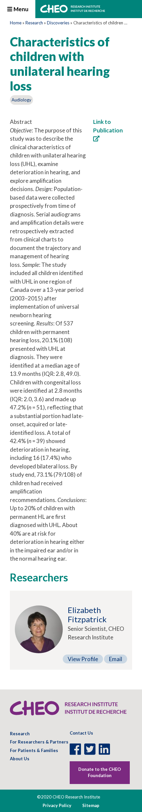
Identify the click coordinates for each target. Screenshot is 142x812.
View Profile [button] (83, 659)
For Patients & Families (34, 750)
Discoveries (58, 22)
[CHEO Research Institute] (72, 10)
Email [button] (115, 659)
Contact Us (81, 733)
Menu (20, 9)
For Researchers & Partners (39, 741)
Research (34, 22)
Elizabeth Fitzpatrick (87, 614)
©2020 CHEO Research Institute (68, 796)
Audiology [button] (21, 99)
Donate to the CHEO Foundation (99, 772)
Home (15, 22)
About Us (19, 758)
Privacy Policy (57, 805)
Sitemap (90, 805)
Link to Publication (108, 126)
